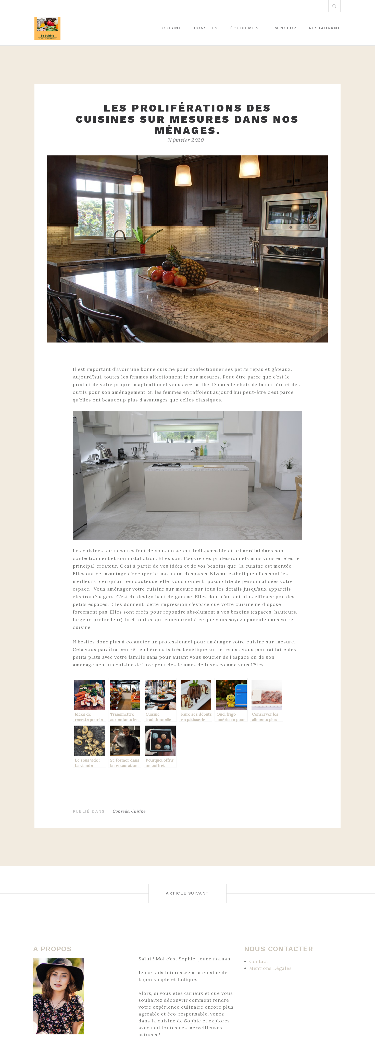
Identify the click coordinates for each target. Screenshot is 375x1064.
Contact (258, 961)
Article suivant (187, 893)
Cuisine (172, 28)
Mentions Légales (270, 968)
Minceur (285, 28)
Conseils (206, 28)
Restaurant (325, 28)
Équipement (246, 28)
